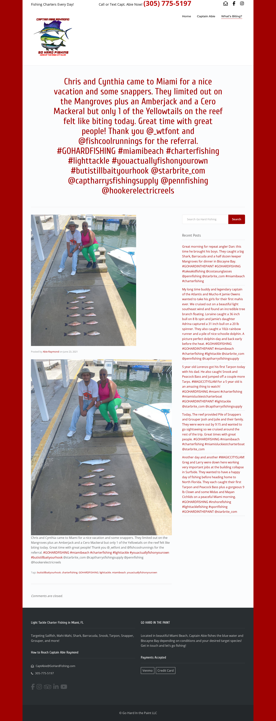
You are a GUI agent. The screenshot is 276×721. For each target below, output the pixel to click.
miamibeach (119, 572)
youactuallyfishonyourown (142, 572)
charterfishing (70, 572)
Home (186, 16)
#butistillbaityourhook (47, 557)
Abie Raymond (51, 351)
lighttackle (105, 572)
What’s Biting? (231, 16)
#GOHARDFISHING (56, 552)
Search (236, 219)
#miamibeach (79, 552)
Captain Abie (206, 16)
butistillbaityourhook (49, 572)
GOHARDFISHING (88, 572)
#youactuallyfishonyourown (149, 552)
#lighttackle (121, 552)
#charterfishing (101, 552)
